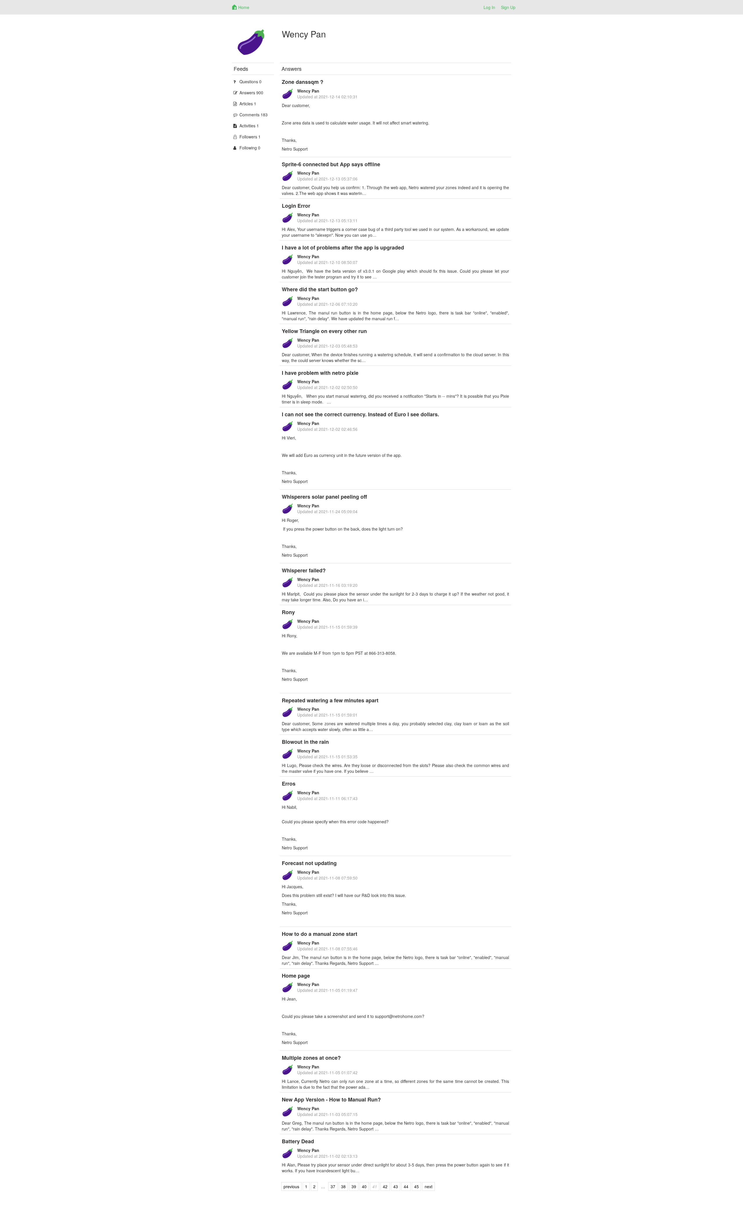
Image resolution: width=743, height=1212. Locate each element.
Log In (489, 7)
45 (416, 1186)
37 (333, 1186)
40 (364, 1186)
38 (343, 1186)
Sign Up (508, 7)
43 (395, 1186)
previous (291, 1186)
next (428, 1186)
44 (406, 1186)
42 (385, 1186)
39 (353, 1186)
